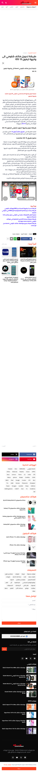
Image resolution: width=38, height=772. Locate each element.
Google (18, 480)
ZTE (34, 474)
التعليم (11, 588)
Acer (22, 489)
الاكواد (12, 580)
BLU (34, 480)
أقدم (4, 446)
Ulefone (33, 486)
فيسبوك (33, 585)
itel (34, 491)
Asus (8, 474)
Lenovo (14, 474)
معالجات (33, 588)
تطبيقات (25, 53)
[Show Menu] (35, 2)
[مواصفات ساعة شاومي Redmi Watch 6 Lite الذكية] (31, 678)
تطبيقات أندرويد (24, 234)
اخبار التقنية (17, 582)
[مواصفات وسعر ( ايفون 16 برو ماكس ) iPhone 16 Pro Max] (31, 555)
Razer (8, 486)
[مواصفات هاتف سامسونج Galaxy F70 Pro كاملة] (31, 510)
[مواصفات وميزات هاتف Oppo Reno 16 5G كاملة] (31, 723)
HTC (29, 480)
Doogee (14, 486)
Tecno (20, 474)
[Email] (11, 238)
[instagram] (22, 658)
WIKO (7, 480)
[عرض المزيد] (7, 238)
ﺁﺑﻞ (11, 582)
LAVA (12, 483)
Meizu (9, 477)
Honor (28, 472)
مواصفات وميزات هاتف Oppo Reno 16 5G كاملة (13, 721)
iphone (15, 477)
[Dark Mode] (6, 2)
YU (26, 489)
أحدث (34, 446)
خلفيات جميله (31, 577)
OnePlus (27, 477)
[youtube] (26, 658)
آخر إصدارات (18, 585)
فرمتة (23, 574)
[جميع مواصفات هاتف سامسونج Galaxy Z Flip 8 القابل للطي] (31, 518)
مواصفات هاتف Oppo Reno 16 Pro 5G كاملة (14, 713)
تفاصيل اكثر (8, 764)
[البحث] (2, 2)
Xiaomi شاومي (31, 469)
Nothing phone (8, 489)
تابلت (25, 577)
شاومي (11, 7)
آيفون (16, 7)
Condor (24, 480)
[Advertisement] (19, 30)
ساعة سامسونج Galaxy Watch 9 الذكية (14, 500)
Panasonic (25, 483)
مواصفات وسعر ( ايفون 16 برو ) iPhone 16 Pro (14, 561)
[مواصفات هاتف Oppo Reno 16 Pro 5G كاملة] (31, 715)
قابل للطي (25, 585)
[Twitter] (18, 238)
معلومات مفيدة (16, 234)
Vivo (16, 469)
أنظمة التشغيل (31, 580)
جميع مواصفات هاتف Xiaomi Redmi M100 (15, 692)
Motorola (14, 472)
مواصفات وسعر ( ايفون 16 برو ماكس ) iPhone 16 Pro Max (14, 553)
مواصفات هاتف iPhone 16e (17, 545)
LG (24, 474)
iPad (12, 480)
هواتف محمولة (31, 574)
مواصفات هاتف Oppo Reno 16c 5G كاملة (13, 728)
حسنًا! (19, 768)
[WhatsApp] (15, 238)
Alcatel (21, 477)
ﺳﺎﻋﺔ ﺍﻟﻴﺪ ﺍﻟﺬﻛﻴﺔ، (17, 577)
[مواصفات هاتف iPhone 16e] (31, 547)
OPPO (33, 472)
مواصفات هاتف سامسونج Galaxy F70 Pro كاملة (14, 509)
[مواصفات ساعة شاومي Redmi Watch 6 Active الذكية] (31, 686)
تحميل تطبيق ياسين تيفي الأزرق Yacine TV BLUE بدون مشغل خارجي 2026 (10, 260)
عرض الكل (4, 244)
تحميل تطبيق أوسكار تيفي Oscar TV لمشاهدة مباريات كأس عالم (28, 260)
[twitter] (30, 658)
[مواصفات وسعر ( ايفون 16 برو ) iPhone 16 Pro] (31, 563)
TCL (7, 483)
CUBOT (17, 489)
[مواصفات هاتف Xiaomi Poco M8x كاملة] (31, 670)
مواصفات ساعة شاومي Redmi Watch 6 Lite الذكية (14, 676)
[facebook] (34, 658)
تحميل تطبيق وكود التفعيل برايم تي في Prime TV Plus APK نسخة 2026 (28, 279)
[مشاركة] (3, 63)
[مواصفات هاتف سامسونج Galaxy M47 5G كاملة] (31, 526)
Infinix (8, 472)
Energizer (32, 483)
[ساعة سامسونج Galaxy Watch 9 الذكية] (31, 502)
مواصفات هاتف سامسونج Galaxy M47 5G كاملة (14, 525)
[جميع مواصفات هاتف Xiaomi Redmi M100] (31, 694)
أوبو (7, 7)
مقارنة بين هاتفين (20, 580)
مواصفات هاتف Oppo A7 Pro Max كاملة (14, 704)
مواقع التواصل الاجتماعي (28, 582)
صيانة (34, 591)
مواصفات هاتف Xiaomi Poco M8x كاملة (14, 667)
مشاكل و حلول (9, 574)
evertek (21, 486)
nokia (29, 474)
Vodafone (32, 489)
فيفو (2, 7)
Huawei (10, 469)
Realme (22, 472)
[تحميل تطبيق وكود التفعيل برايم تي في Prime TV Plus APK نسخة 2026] (28, 270)
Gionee (18, 483)
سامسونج (22, 7)
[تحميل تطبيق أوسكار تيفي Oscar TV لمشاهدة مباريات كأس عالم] (28, 252)
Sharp (26, 486)
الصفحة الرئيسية (32, 53)
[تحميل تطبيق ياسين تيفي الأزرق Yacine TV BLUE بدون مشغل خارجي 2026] (10, 252)
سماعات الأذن (19, 588)
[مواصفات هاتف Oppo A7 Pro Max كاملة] (31, 707)
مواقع (27, 588)
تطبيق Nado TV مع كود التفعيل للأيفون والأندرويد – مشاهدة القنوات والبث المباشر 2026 (10, 280)
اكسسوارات (10, 585)
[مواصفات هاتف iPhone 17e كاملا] (31, 539)
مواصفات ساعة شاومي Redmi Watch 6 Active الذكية (14, 684)
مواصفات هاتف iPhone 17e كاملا (15, 537)
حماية (6, 588)
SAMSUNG (22, 469)
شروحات (8, 577)
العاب (6, 582)
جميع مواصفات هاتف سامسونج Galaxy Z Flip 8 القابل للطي (14, 517)
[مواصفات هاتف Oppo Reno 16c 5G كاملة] (31, 731)
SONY (33, 477)
